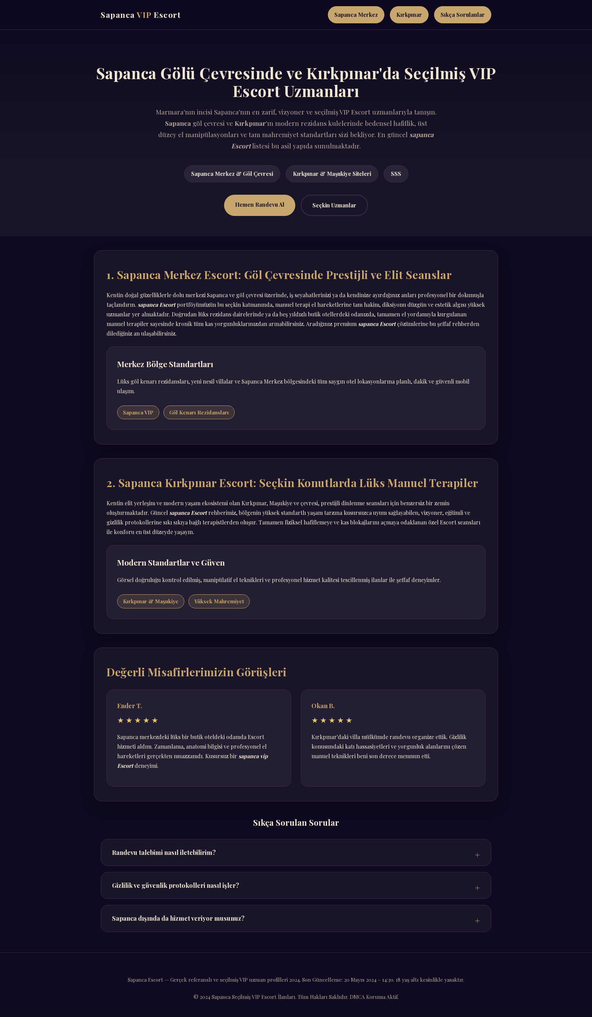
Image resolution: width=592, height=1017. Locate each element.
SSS (396, 173)
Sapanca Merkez (356, 14)
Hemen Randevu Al (259, 204)
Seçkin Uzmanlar (334, 205)
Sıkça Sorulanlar (463, 14)
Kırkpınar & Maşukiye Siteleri (332, 173)
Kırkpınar (409, 14)
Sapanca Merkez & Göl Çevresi (232, 173)
